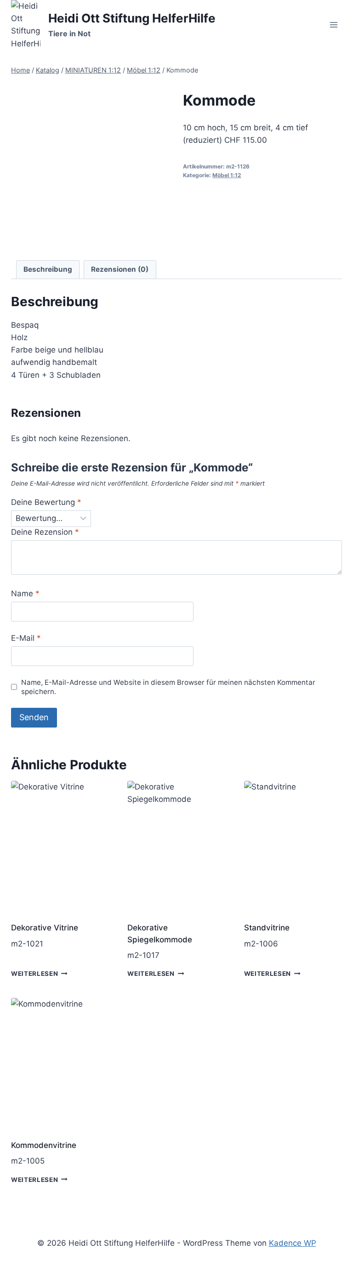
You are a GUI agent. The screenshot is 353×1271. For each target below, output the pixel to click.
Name (25, 593)
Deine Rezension (45, 532)
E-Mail (26, 638)
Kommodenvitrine (43, 1145)
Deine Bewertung (46, 502)
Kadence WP (292, 1243)
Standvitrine (267, 927)
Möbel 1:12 (226, 175)
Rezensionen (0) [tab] (119, 269)
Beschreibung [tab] (47, 269)
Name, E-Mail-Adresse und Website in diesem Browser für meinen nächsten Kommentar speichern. (168, 687)
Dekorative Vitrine (44, 927)
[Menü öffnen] (333, 25)
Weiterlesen (34, 973)
